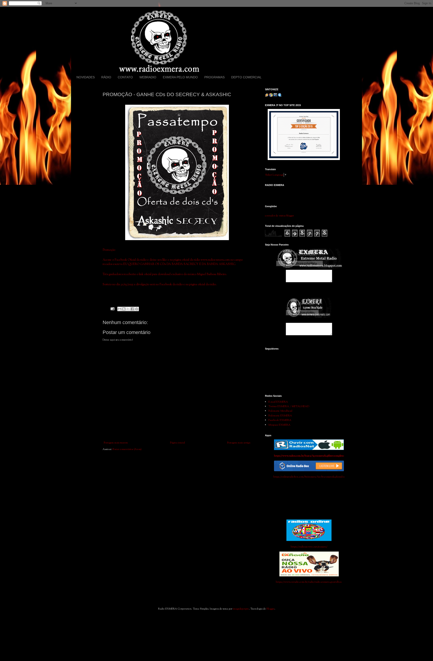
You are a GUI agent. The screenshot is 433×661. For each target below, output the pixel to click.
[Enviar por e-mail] (119, 309)
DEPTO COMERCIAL (246, 77)
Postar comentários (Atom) (127, 449)
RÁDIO (106, 77)
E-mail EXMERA (278, 402)
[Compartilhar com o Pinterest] (136, 309)
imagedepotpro (241, 609)
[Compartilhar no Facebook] (132, 309)
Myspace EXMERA (279, 425)
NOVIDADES (85, 77)
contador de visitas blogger (279, 216)
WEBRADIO (147, 77)
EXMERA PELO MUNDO (180, 77)
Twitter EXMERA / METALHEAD (288, 406)
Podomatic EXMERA (280, 416)
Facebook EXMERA (279, 420)
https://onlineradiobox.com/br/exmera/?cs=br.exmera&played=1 (309, 477)
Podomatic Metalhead (280, 411)
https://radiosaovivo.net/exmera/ (309, 547)
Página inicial (177, 443)
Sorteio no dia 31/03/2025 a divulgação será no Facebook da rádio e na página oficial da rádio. (159, 284)
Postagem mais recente (116, 443)
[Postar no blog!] (124, 309)
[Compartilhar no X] (128, 309)
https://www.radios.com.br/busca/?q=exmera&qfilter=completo (309, 456)
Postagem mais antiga (238, 443)
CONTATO (125, 77)
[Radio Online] (309, 470)
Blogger (270, 609)
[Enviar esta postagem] (112, 309)
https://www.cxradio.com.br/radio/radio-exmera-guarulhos (309, 582)
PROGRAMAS (214, 77)
